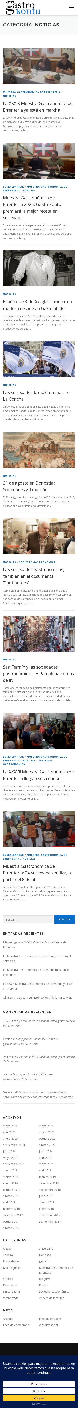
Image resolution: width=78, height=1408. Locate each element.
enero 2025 (10, 1138)
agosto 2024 (47, 1145)
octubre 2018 (11, 1190)
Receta (43, 1285)
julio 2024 (9, 1151)
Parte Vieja (10, 1285)
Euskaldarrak (13, 186)
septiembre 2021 (14, 1164)
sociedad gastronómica (37, 562)
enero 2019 (10, 1183)
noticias (9, 95)
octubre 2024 (47, 1138)
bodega (8, 1255)
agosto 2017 (11, 1228)
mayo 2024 (10, 1158)
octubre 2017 (11, 1221)
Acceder (8, 1319)
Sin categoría (11, 1291)
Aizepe (7, 1248)
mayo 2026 (10, 1126)
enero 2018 (46, 1209)
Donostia (45, 1255)
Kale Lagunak (11, 1268)
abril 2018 (9, 1202)
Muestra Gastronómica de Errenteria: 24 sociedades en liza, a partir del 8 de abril (37, 872)
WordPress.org (48, 1325)
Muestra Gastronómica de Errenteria (32, 92)
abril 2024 (45, 1158)
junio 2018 (46, 1196)
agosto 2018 (11, 1196)
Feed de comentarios (17, 1325)
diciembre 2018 (49, 1183)
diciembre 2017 (13, 1215)
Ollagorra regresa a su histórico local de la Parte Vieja (37, 997)
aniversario (46, 1248)
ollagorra (45, 1279)
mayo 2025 (46, 1126)
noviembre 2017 (49, 1215)
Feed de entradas (50, 1319)
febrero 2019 (47, 1177)
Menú (71, 7)
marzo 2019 (11, 1177)
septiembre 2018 (50, 1190)
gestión (44, 1261)
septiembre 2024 (14, 1145)
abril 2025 (9, 1132)
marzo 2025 (47, 1132)
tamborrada (10, 1298)
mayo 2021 (46, 1164)
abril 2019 (45, 1170)
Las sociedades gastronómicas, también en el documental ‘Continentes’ (33, 576)
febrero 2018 (11, 1209)
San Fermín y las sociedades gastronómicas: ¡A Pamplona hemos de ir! (38, 673)
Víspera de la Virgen (51, 1298)
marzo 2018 (47, 1202)
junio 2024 (46, 1151)
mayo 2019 (10, 1170)
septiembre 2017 (50, 1221)
